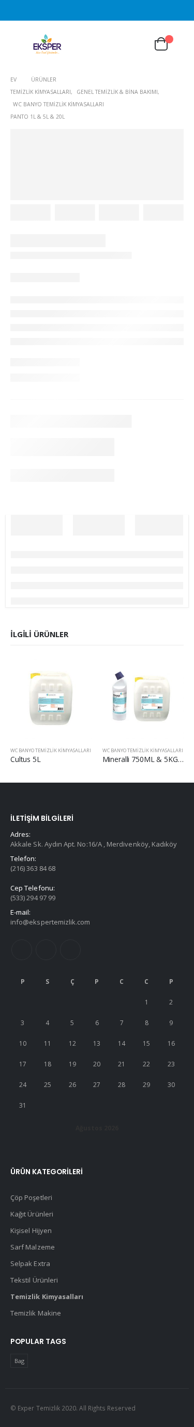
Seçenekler (166, 675)
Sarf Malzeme (32, 1247)
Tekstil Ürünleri (34, 1280)
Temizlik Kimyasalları (46, 1296)
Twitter (46, 949)
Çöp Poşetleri (31, 1197)
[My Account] (134, 44)
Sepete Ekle (75, 675)
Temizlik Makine (35, 1313)
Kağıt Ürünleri (31, 1214)
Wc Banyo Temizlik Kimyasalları (50, 750)
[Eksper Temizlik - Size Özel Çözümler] (47, 44)
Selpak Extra (30, 1263)
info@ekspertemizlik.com (50, 922)
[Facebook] (177, 10)
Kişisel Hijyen (31, 1230)
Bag (19, 1361)
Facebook (21, 949)
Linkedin (70, 949)
